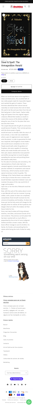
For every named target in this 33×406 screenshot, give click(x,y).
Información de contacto (23, 402)
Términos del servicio (10, 402)
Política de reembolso (13, 399)
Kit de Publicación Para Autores (13, 347)
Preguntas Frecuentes (10, 332)
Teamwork (6, 351)
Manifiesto (6, 328)
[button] (3, 6)
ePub (11, 81)
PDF (4, 81)
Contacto (6, 343)
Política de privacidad (25, 399)
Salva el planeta (8, 339)
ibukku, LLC (15, 397)
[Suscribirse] (26, 373)
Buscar (5, 324)
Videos (5, 355)
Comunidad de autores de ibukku (13, 358)
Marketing (6, 362)
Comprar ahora (16, 91)
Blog (4, 336)
